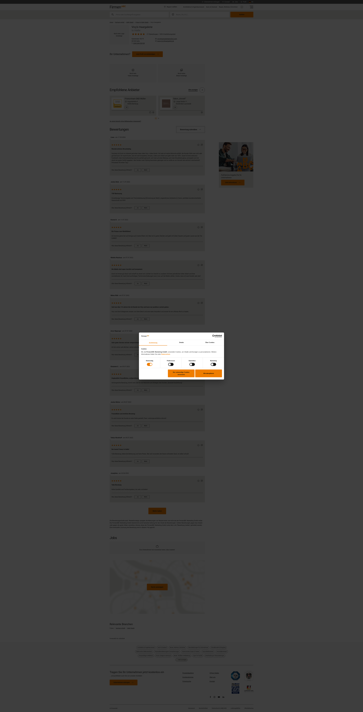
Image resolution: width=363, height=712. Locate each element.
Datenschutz (165, 354)
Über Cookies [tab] (209, 342)
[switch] (171, 364)
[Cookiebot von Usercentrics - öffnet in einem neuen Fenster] (213, 336)
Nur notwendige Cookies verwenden (181, 373)
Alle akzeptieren (208, 373)
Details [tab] (181, 342)
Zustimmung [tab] (153, 343)
